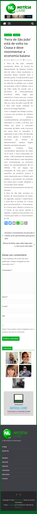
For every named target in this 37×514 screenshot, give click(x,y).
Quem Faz (5, 451)
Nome (5, 297)
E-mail (5, 306)
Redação (8, 60)
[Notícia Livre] (4, 23)
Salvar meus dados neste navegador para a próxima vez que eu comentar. (18, 330)
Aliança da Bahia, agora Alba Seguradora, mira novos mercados (17, 244)
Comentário (7, 270)
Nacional (5, 462)
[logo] (14, 430)
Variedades (16, 35)
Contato (5, 478)
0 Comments (28, 60)
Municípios (6, 474)
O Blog (4, 447)
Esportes (5, 466)
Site (3, 316)
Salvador (5, 458)
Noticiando (8, 35)
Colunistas (5, 470)
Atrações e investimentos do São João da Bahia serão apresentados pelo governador (20, 236)
